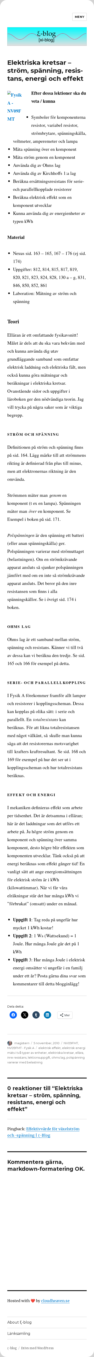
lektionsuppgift (39, 1057)
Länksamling (18, 1333)
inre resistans (16, 1057)
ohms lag (58, 1057)
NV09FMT (71, 1043)
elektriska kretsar (61, 1052)
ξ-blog (12, 1348)
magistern (21, 1043)
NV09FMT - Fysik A (20, 1048)
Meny (79, 17)
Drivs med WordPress (37, 1348)
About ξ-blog (19, 1322)
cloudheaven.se (55, 1300)
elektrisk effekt (49, 1048)
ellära (79, 1052)
